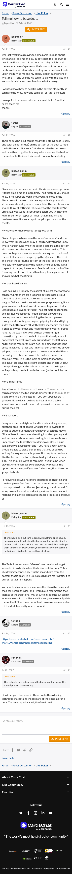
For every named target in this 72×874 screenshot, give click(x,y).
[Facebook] (28, 813)
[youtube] (50, 813)
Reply (67, 113)
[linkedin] (43, 813)
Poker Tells (8, 758)
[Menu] (67, 5)
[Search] (62, 5)
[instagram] (36, 813)
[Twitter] (21, 813)
